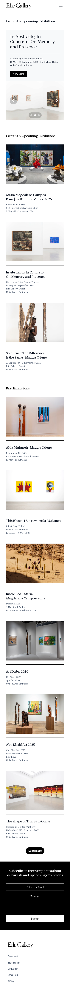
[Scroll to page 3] (39, 115)
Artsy (10, 981)
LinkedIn (12, 968)
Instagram (13, 962)
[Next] (56, 100)
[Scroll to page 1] (31, 115)
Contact (12, 956)
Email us (12, 974)
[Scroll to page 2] (35, 115)
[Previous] (13, 100)
